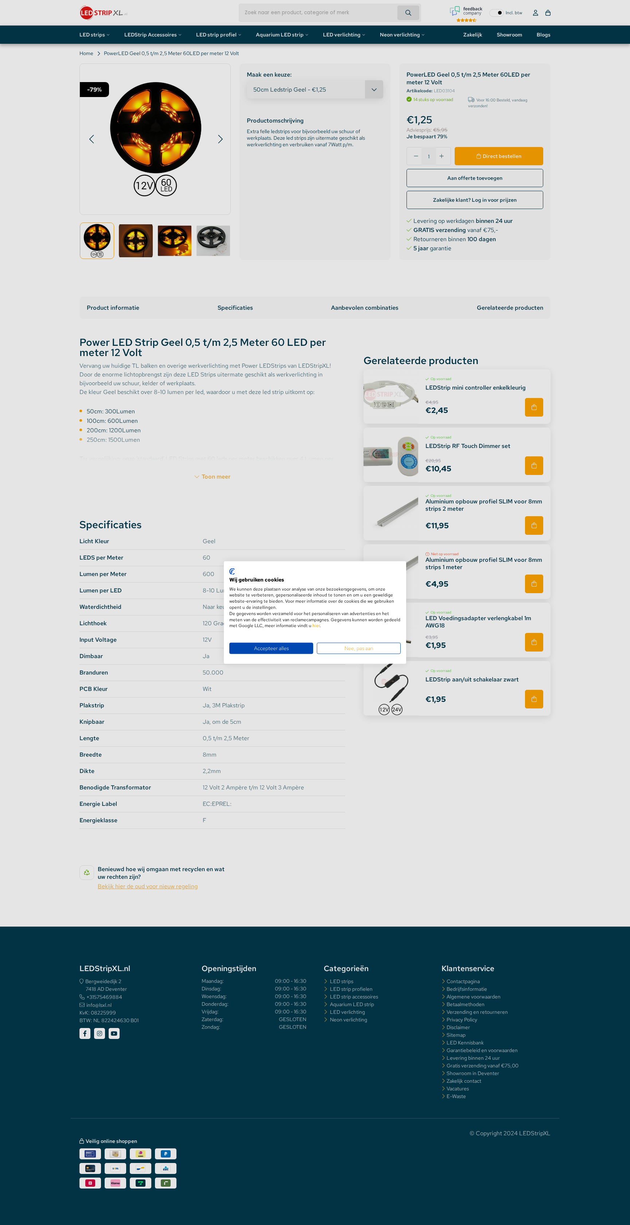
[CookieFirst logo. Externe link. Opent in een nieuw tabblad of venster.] (232, 571)
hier (316, 626)
